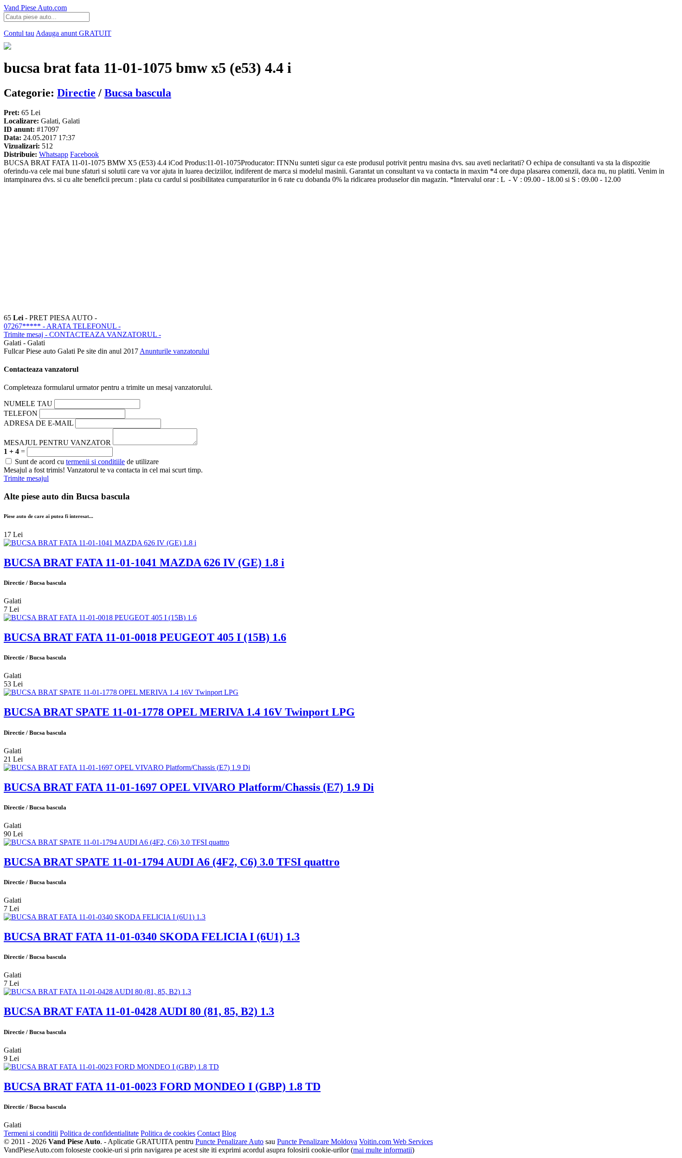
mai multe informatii (382, 1150)
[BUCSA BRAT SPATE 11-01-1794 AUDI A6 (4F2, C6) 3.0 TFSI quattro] (116, 842)
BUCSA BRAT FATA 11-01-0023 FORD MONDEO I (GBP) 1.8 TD (162, 1086)
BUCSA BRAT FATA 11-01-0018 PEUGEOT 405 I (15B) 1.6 (145, 637)
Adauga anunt (73, 33)
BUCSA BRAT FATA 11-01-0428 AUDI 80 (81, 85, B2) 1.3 (139, 1011)
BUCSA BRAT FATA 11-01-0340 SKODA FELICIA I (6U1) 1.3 (152, 937)
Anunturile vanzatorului (174, 351)
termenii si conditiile (95, 462)
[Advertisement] (282, 249)
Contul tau (19, 33)
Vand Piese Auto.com (35, 8)
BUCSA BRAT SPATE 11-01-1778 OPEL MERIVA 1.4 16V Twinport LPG (179, 712)
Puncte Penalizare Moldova (317, 1141)
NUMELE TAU (28, 404)
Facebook (84, 154)
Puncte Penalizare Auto (229, 1141)
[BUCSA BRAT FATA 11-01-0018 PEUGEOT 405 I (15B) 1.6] (100, 617)
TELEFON (21, 413)
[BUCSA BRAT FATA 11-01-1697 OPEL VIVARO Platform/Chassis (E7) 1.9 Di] (127, 767)
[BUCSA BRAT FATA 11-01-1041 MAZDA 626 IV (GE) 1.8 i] (100, 543)
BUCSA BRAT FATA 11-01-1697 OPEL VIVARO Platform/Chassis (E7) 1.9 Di (189, 787)
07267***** (62, 326)
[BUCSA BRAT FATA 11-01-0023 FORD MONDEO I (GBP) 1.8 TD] (111, 1067)
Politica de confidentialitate (99, 1133)
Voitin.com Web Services (396, 1141)
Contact (208, 1133)
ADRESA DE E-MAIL (38, 423)
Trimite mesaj (82, 334)
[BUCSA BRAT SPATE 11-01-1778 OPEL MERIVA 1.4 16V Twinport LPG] (121, 692)
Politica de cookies (168, 1133)
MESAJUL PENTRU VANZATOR (57, 442)
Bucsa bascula (137, 93)
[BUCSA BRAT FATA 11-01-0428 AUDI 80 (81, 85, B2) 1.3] (97, 992)
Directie (76, 93)
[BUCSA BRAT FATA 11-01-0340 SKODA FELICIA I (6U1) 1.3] (105, 917)
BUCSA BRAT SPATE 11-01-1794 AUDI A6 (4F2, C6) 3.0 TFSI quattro (172, 862)
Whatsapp (53, 154)
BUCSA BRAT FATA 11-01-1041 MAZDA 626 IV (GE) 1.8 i (144, 562)
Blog (229, 1133)
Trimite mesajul (26, 478)
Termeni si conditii (31, 1133)
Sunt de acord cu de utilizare (86, 462)
